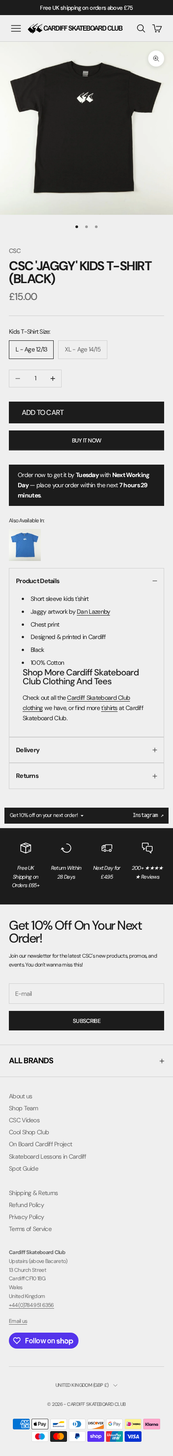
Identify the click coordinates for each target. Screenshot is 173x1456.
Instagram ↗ (148, 815)
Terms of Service (30, 1229)
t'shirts (109, 708)
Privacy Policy (26, 1217)
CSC (14, 251)
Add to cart (42, 412)
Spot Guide (23, 1168)
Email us (18, 1321)
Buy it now (87, 440)
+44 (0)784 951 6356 (31, 1305)
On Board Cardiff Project (40, 1144)
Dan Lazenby (93, 612)
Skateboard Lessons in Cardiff (47, 1156)
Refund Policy (26, 1205)
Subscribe (86, 1021)
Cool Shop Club (29, 1132)
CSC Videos (24, 1120)
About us (20, 1096)
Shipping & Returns (33, 1193)
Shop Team (23, 1108)
